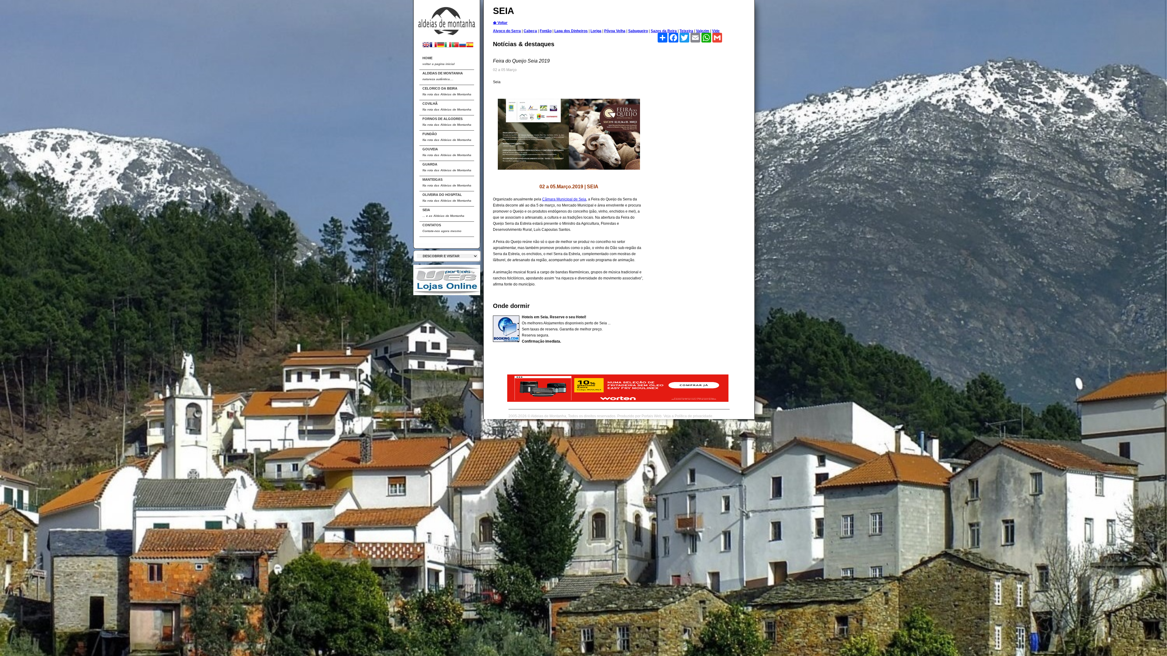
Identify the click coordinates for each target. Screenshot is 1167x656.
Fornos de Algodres (446, 121)
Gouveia (446, 152)
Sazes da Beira (664, 31)
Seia (443, 212)
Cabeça (530, 31)
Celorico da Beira (446, 91)
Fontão (546, 31)
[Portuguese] (455, 45)
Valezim (702, 31)
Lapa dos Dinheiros (571, 31)
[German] (440, 45)
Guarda (446, 167)
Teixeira (686, 31)
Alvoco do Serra (507, 31)
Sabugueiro (638, 31)
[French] (433, 45)
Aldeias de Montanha (442, 76)
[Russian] (462, 45)
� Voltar (500, 23)
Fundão (446, 137)
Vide (716, 31)
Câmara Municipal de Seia (564, 199)
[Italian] (448, 45)
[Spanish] (469, 45)
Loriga (595, 31)
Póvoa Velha (614, 31)
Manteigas (446, 182)
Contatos (441, 228)
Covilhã (446, 106)
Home (438, 61)
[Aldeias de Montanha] (446, 18)
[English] (426, 45)
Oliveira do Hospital (446, 197)
